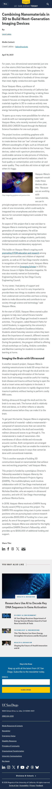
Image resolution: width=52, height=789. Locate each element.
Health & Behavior (26, 597)
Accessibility (24, 785)
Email (5, 677)
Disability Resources (9, 741)
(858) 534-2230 (8, 716)
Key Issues (6, 761)
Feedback (39, 785)
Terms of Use (13, 785)
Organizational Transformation (13, 751)
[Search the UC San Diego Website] (48, 4)
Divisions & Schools (25, 776)
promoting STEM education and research (20, 253)
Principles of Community (11, 746)
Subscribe (26, 690)
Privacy (32, 785)
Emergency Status (8, 736)
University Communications (12, 756)
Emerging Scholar (28, 266)
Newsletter (6, 731)
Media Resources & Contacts (12, 726)
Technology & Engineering (27, 630)
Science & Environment (25, 615)
